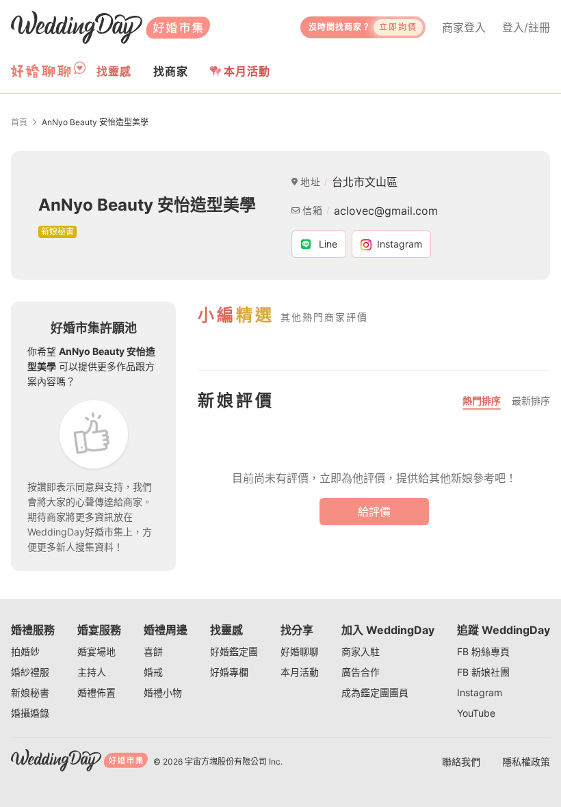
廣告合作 (360, 672)
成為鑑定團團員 (374, 692)
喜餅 (153, 651)
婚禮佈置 (96, 692)
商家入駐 (360, 651)
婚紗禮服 (30, 672)
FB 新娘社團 (483, 672)
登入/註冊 (526, 27)
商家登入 (464, 27)
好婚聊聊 (299, 651)
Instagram (479, 692)
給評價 (374, 511)
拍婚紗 (25, 651)
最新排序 (531, 400)
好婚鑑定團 (234, 651)
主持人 (91, 672)
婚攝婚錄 (30, 713)
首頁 (19, 122)
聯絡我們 (461, 761)
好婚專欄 (229, 672)
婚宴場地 (96, 651)
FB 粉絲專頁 (483, 651)
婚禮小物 (163, 692)
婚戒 (153, 672)
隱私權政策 (526, 761)
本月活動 (247, 71)
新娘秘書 (30, 692)
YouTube (476, 713)
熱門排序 (481, 400)
